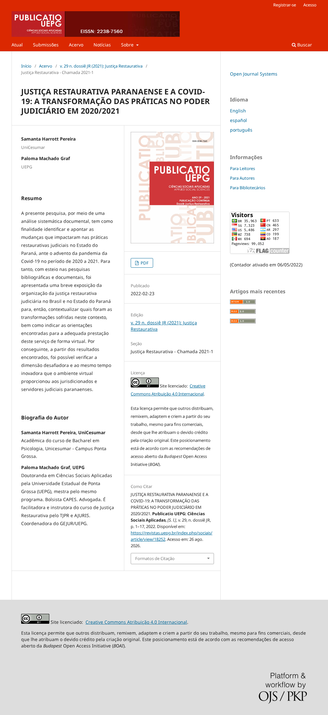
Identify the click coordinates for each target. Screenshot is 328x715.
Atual (17, 45)
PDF (144, 263)
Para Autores (242, 178)
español (238, 120)
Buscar (304, 45)
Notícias (102, 45)
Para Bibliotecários (247, 188)
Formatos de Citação (155, 558)
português (241, 130)
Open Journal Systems (253, 74)
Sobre (128, 45)
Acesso (309, 5)
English (238, 111)
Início (26, 66)
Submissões (46, 45)
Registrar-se (284, 5)
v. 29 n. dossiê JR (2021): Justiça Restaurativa (101, 66)
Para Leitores (242, 168)
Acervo (76, 45)
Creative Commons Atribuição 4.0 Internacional (136, 622)
